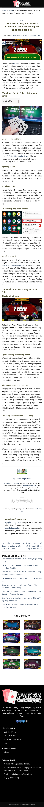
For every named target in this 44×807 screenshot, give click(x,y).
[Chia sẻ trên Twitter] (20, 501)
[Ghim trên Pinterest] (28, 501)
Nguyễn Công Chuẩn (32, 35)
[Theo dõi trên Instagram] (20, 721)
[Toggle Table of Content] (15, 101)
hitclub (6, 752)
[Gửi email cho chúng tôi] (26, 721)
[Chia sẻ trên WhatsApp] (12, 501)
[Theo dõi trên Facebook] (17, 721)
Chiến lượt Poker (10, 736)
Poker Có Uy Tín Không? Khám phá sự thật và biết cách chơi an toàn (11, 546)
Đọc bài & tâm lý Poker (12, 739)
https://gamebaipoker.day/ (20, 764)
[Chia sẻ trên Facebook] (16, 501)
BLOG (10, 10)
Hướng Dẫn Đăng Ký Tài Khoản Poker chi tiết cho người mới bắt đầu (32, 546)
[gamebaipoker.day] (22, 4)
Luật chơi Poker (10, 732)
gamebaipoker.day (29, 485)
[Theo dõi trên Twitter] (23, 721)
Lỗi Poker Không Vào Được (17, 156)
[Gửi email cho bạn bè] (24, 501)
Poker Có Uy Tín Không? (14, 265)
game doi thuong (10, 748)
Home (4, 10)
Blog (5, 743)
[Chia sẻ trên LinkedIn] (31, 501)
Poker (15, 63)
